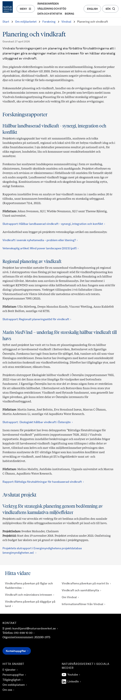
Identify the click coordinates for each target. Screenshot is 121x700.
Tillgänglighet (11, 680)
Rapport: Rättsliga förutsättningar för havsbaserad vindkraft (42, 482)
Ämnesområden (48, 4)
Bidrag (69, 14)
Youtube (72, 674)
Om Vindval (69, 597)
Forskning (48, 21)
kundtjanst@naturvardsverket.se (34, 628)
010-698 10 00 (23, 633)
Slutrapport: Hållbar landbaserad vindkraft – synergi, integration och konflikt (53, 224)
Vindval (66, 21)
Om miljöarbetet (26, 21)
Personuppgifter (13, 674)
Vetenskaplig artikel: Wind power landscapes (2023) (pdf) (40, 248)
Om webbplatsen (14, 685)
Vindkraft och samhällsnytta (80, 590)
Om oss (7, 690)
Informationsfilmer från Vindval (82, 604)
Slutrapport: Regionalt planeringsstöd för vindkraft (36, 319)
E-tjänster (9, 669)
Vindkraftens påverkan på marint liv (85, 583)
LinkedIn (73, 681)
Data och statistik (49, 14)
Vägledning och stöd (51, 9)
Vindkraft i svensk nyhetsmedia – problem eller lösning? (39, 240)
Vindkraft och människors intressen (28, 594)
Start (6, 21)
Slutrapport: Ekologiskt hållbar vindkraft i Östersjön (37, 422)
